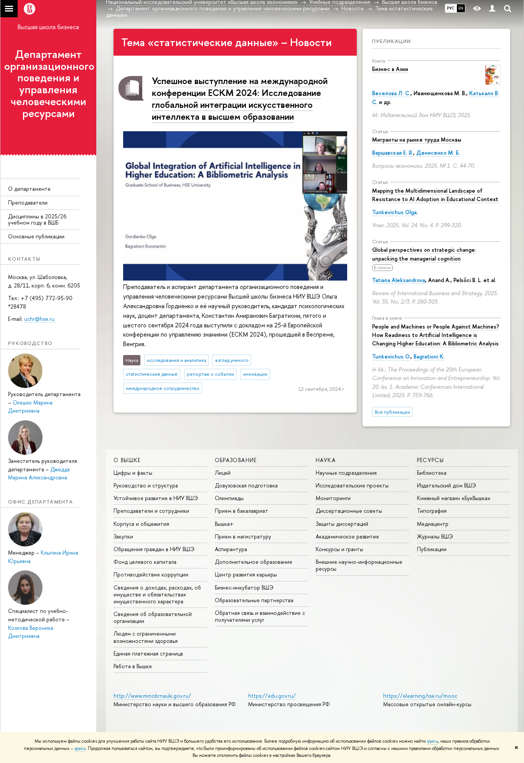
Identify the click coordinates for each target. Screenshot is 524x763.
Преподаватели (28, 202)
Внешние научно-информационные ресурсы (359, 565)
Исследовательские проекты (352, 485)
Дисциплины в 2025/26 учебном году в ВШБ (37, 219)
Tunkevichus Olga (394, 212)
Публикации (391, 41)
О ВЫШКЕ (127, 460)
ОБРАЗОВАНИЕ (236, 460)
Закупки (123, 536)
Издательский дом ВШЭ (446, 485)
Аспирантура (231, 549)
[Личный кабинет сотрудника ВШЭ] (492, 8)
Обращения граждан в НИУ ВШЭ (154, 549)
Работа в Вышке (133, 666)
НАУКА (326, 460)
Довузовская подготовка (246, 485)
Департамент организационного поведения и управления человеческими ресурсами (49, 84)
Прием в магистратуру (243, 536)
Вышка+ (224, 523)
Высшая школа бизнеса (48, 27)
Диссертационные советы (349, 510)
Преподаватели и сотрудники (151, 510)
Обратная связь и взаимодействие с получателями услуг (260, 616)
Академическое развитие (347, 536)
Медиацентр (432, 523)
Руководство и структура (146, 485)
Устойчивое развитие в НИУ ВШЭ (156, 498)
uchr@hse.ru (39, 318)
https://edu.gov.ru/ (272, 695)
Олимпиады (229, 498)
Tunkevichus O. (391, 356)
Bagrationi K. (429, 356)
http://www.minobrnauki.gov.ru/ (152, 695)
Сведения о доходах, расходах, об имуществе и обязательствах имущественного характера (157, 594)
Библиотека (432, 472)
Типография (432, 510)
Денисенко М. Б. (438, 152)
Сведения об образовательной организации (153, 617)
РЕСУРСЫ (430, 460)
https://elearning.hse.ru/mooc (420, 695)
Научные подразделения (346, 472)
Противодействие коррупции (151, 574)
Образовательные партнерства (254, 600)
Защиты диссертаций (342, 523)
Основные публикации (36, 236)
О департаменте (29, 188)
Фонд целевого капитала (145, 561)
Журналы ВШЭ (435, 536)
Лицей (223, 472)
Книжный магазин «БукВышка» (454, 498)
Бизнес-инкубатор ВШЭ (244, 587)
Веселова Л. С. (391, 93)
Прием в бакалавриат (241, 510)
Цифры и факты (133, 472)
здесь (432, 741)
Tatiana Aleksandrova (398, 280)
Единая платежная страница (148, 653)
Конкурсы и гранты (339, 549)
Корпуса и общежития (141, 523)
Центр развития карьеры (246, 574)
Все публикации (392, 412)
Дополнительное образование (253, 561)
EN (460, 8)
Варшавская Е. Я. (392, 152)
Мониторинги (333, 498)
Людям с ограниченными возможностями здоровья (146, 637)
